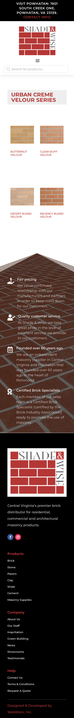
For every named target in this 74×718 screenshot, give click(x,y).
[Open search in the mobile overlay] (36, 69)
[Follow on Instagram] (18, 537)
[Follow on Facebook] (10, 537)
